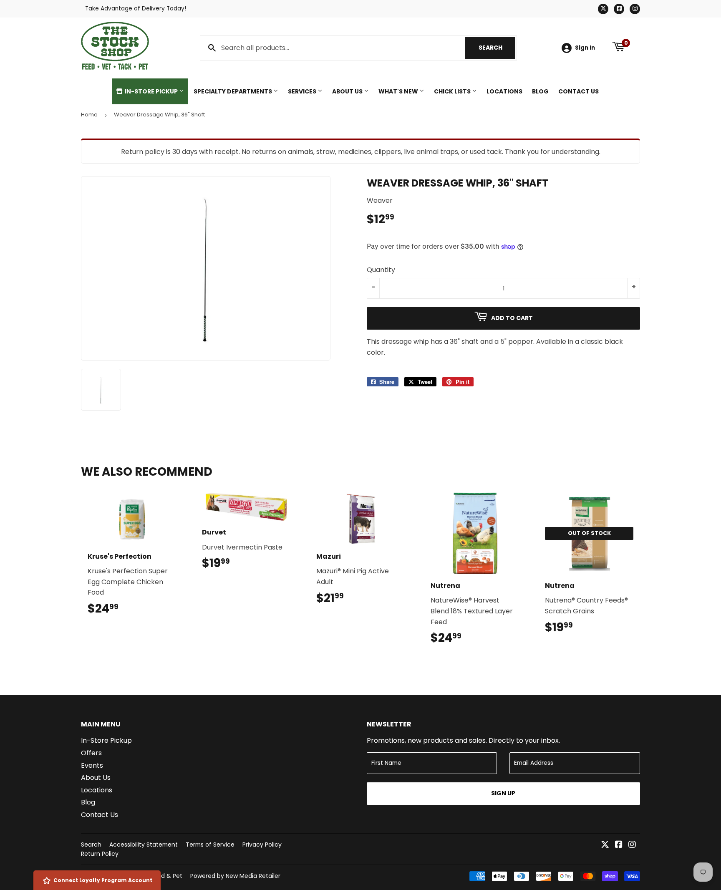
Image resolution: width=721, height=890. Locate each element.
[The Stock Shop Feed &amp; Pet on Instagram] (632, 845)
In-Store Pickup (151, 91)
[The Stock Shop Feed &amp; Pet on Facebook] (619, 845)
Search (497, 47)
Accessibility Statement (143, 844)
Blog (540, 91)
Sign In (585, 48)
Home (89, 114)
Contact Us (578, 91)
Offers (91, 753)
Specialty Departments (233, 91)
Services (303, 91)
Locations (504, 91)
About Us (348, 91)
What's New (398, 91)
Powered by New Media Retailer (235, 876)
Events (92, 765)
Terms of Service (210, 844)
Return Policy (99, 854)
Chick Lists (453, 91)
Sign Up (503, 793)
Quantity (381, 270)
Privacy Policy (262, 844)
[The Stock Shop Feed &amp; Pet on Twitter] (605, 845)
